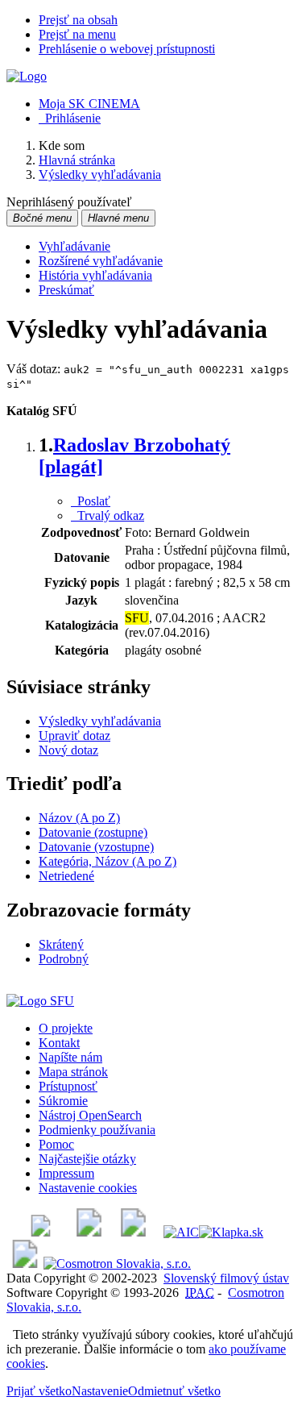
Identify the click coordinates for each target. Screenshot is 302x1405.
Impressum (66, 1173)
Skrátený (61, 944)
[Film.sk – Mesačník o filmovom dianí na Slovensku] (40, 1232)
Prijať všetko (39, 1391)
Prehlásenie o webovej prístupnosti (127, 49)
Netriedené (66, 876)
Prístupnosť (68, 1086)
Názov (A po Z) (79, 818)
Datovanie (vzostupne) (96, 847)
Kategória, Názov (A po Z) (107, 861)
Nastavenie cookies (88, 1188)
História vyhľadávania (95, 275)
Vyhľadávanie (74, 246)
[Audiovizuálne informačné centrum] (181, 1232)
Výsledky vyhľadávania (100, 721)
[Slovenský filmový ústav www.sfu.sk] (40, 1001)
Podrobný (64, 959)
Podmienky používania (97, 1130)
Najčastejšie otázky (87, 1159)
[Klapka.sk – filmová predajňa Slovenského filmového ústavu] (231, 1232)
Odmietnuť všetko (174, 1391)
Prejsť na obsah (78, 20)
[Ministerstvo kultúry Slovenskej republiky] (24, 1263)
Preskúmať (66, 290)
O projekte (66, 1028)
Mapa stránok (73, 1072)
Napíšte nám (70, 1057)
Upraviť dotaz (74, 735)
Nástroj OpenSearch (90, 1115)
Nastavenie (100, 1391)
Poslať (90, 501)
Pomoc (56, 1144)
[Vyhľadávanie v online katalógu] (26, 76)
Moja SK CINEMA (89, 103)
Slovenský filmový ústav (226, 1278)
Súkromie (63, 1101)
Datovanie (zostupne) (93, 832)
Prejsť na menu (77, 34)
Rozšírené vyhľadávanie (101, 261)
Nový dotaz (68, 750)
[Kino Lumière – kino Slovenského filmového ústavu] (133, 1232)
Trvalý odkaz (107, 515)
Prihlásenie (70, 118)
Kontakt (59, 1043)
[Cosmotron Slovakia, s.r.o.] (117, 1263)
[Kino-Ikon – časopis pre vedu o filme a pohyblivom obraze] (89, 1232)
